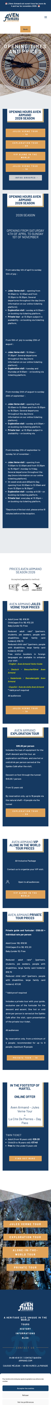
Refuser (25, 1395)
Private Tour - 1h (25, 1058)
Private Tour (25, 1267)
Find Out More (25, 1158)
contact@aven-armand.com (30, 1359)
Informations (25, 1333)
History (25, 1328)
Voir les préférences (25, 1402)
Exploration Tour (25, 1237)
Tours (25, 1324)
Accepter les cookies (25, 1388)
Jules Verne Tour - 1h (25, 132)
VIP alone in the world (25, 156)
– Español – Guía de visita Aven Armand (26, 686)
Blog (25, 1337)
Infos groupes (25, 178)
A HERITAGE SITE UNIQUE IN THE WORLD (25, 1318)
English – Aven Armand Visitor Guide (25, 663)
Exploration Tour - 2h (25, 144)
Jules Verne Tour (25, 1224)
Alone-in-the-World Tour (25, 1252)
